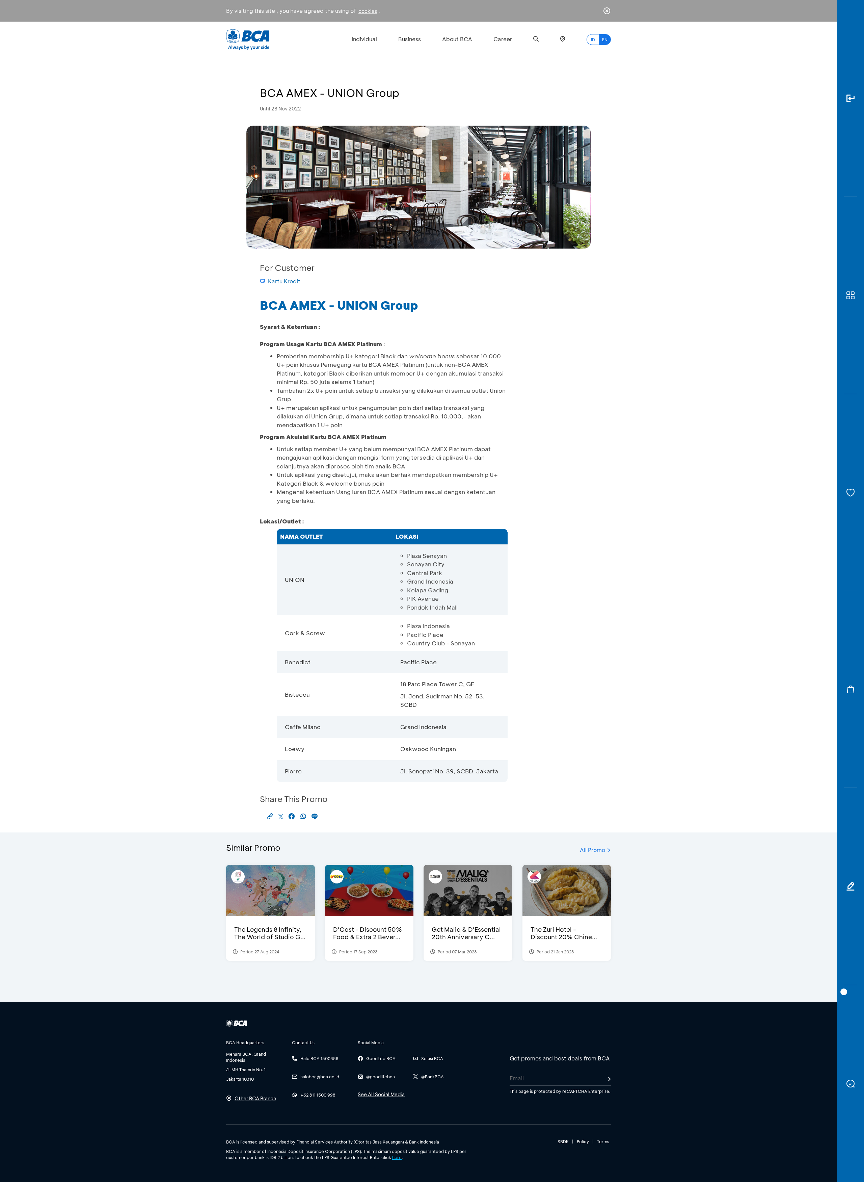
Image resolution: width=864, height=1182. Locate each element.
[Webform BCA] (850, 886)
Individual (364, 39)
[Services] (850, 492)
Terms (603, 1141)
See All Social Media (381, 1094)
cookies (367, 11)
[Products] (850, 295)
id (593, 39)
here (397, 1157)
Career (502, 39)
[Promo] (850, 689)
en (605, 39)
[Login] (850, 98)
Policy (583, 1141)
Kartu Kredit (284, 281)
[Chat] (850, 1083)
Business (409, 39)
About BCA (457, 39)
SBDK (563, 1141)
